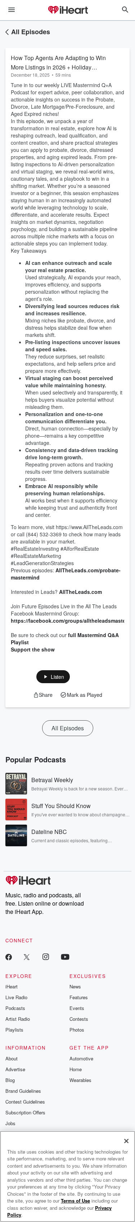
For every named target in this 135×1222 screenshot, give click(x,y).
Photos (76, 1029)
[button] (53, 676)
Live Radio (16, 997)
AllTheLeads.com (80, 591)
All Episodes (30, 31)
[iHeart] (67, 10)
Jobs (10, 1123)
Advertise (15, 1069)
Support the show (33, 649)
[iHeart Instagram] (45, 956)
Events (76, 1008)
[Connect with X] (27, 956)
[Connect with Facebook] (8, 956)
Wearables (80, 1080)
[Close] (126, 1141)
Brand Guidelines (23, 1090)
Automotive (81, 1058)
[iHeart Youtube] (65, 956)
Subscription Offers (25, 1112)
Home (75, 1069)
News (75, 986)
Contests (78, 1018)
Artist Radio (17, 1018)
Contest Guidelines (25, 1101)
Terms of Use (75, 1200)
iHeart (11, 986)
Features (78, 997)
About (11, 1058)
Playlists (14, 1029)
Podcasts (15, 1008)
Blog (10, 1080)
